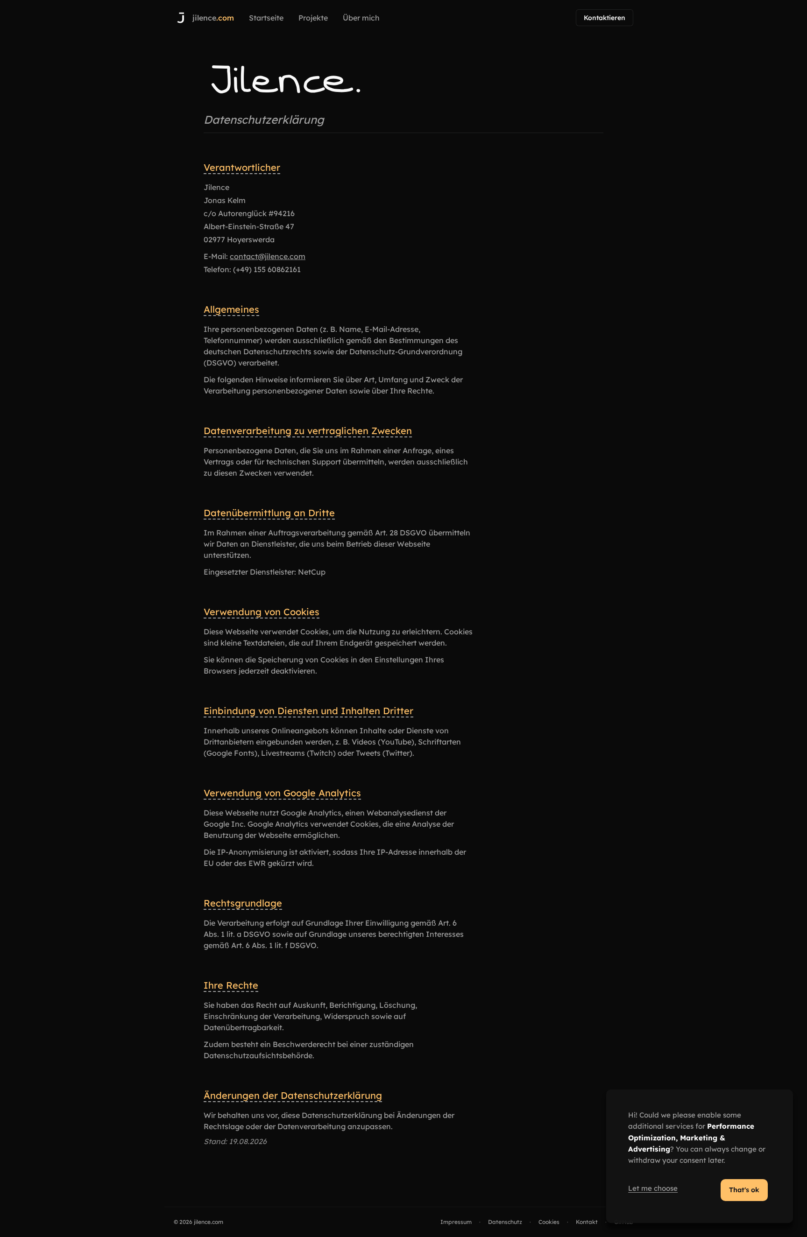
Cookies (548, 1221)
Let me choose (653, 1188)
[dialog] (699, 1156)
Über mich (361, 17)
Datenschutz (505, 1221)
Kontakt (587, 1221)
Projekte (313, 17)
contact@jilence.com (267, 256)
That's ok (744, 1190)
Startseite (266, 17)
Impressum (456, 1221)
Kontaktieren (604, 18)
